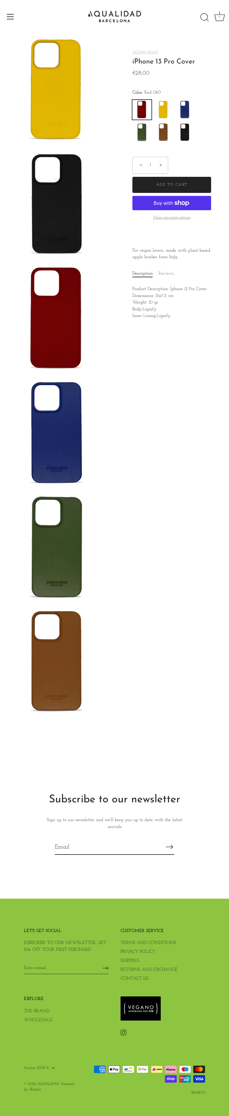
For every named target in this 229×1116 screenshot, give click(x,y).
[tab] (145, 273)
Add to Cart (172, 185)
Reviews (166, 273)
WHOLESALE (38, 1020)
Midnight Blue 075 (184, 110)
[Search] (204, 17)
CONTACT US (134, 978)
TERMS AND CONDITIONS (148, 943)
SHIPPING (129, 961)
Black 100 (184, 132)
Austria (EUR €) (37, 1068)
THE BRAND (36, 1011)
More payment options (172, 217)
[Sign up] (106, 968)
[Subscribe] (169, 847)
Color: (146, 92)
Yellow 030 (163, 110)
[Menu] (10, 16)
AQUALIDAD (145, 53)
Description (142, 273)
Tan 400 (163, 132)
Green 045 (141, 132)
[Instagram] (123, 1032)
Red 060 (141, 110)
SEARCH (198, 1093)
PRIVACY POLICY (137, 952)
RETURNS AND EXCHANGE (149, 970)
